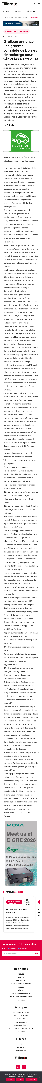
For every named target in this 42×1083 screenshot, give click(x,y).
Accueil (6, 11)
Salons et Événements (21, 994)
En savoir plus (31, 1080)
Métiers (21, 990)
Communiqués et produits (19, 17)
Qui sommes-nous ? (21, 1012)
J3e (21, 1044)
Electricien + (21, 1047)
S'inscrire (34, 954)
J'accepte (10, 1080)
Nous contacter (21, 1016)
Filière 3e (10, 125)
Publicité (21, 1019)
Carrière (21, 1000)
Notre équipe (21, 1022)
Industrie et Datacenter (21, 984)
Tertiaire (18, 11)
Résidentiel (32, 11)
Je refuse (20, 1080)
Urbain (21, 987)
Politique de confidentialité (21, 1029)
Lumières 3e (21, 1051)
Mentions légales (21, 1025)
